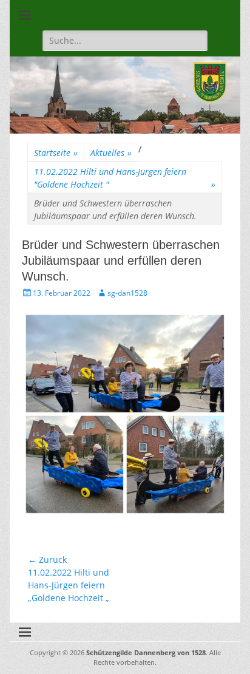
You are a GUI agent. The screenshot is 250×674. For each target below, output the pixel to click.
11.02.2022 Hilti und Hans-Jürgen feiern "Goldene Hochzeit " (124, 178)
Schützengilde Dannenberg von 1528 (146, 652)
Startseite (56, 152)
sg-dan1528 (127, 293)
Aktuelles (111, 152)
